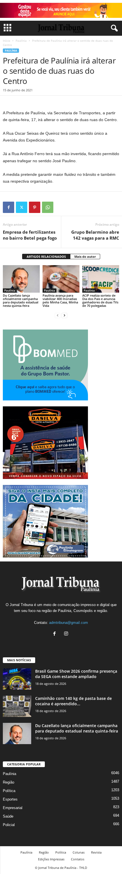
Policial (9, 825)
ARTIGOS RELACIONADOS (46, 256)
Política (9, 791)
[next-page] (64, 315)
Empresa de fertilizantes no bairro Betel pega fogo (30, 235)
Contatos (77, 859)
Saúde (8, 816)
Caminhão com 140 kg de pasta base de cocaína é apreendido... (73, 701)
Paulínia (21, 41)
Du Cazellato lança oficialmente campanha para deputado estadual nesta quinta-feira (20, 300)
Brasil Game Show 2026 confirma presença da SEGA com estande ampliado (76, 673)
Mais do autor (85, 256)
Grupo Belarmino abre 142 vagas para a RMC (95, 235)
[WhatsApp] (47, 207)
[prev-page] (57, 315)
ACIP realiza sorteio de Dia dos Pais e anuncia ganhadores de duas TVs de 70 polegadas (100, 300)
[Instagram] (67, 634)
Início (6, 41)
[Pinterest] (34, 207)
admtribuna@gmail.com (68, 622)
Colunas (79, 852)
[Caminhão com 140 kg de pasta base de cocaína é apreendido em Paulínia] (17, 706)
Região (8, 782)
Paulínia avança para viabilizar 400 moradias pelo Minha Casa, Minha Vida (60, 300)
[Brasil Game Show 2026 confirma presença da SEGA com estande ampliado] (17, 679)
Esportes (10, 799)
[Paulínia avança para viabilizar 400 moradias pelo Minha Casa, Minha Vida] (61, 279)
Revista (96, 852)
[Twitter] (21, 207)
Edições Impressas (51, 859)
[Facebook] (8, 207)
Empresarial (12, 808)
